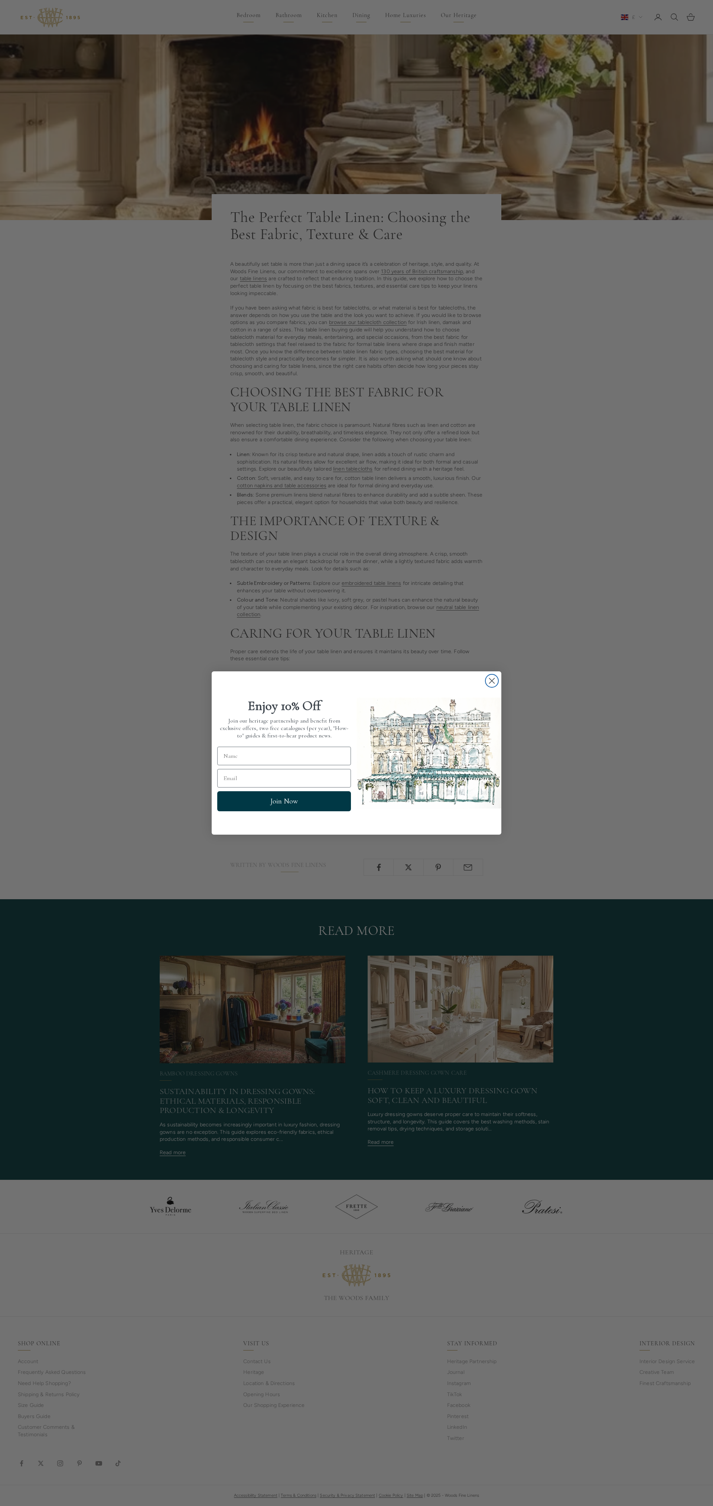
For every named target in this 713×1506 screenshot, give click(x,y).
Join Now (284, 801)
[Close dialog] (491, 680)
